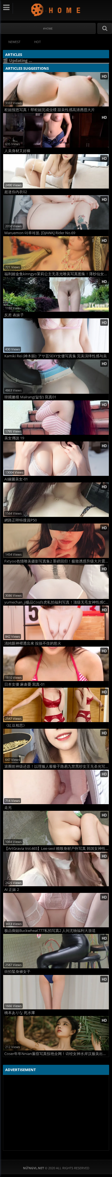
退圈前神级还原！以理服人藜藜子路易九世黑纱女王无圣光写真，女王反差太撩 (56, 766)
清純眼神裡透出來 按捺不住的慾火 (32, 643)
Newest (14, 42)
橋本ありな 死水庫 (19, 1012)
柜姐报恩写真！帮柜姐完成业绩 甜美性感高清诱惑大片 (49, 109)
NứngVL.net (56, 9)
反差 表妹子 (14, 315)
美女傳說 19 (14, 438)
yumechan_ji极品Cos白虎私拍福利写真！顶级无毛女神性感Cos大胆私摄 (56, 602)
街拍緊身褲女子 (17, 971)
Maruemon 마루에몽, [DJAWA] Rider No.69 (39, 232)
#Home (48, 28)
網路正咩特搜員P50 (20, 520)
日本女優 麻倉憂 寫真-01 (24, 684)
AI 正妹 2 (11, 889)
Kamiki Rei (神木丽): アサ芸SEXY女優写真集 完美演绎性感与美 (55, 356)
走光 (8, 807)
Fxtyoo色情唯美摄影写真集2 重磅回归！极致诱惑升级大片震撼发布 (56, 561)
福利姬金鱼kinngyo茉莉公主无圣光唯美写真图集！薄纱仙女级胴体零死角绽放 (56, 274)
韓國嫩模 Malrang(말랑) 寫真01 (30, 397)
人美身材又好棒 (17, 150)
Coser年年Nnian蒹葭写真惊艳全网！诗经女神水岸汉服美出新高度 (56, 1053)
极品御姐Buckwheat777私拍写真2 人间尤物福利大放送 (50, 930)
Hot (37, 42)
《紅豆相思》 (15, 725)
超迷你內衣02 (15, 191)
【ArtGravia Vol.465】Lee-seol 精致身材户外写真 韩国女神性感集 (56, 848)
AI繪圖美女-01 (16, 479)
